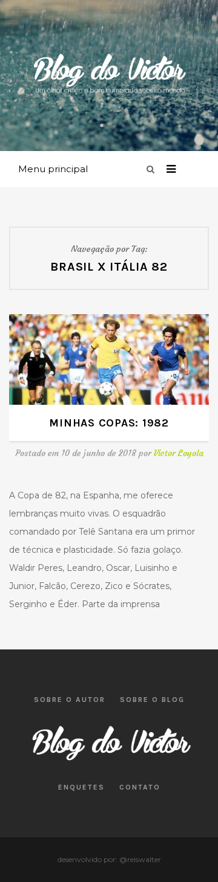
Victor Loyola (178, 453)
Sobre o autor (69, 699)
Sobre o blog (152, 699)
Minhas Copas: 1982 (109, 423)
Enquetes (81, 787)
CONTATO (139, 787)
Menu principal (53, 169)
